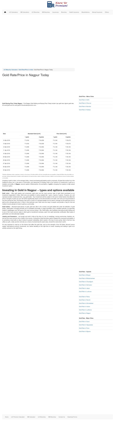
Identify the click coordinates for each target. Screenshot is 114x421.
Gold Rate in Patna (84, 296)
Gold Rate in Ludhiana (85, 310)
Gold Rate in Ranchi (84, 300)
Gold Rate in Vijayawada (86, 325)
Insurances (55, 12)
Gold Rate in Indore (84, 306)
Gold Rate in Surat (84, 321)
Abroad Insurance (97, 12)
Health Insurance (74, 12)
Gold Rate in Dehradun (85, 285)
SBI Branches (46, 12)
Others (107, 12)
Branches (64, 12)
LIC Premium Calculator (18, 417)
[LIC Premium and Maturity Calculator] (57, 4)
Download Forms (72, 417)
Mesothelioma (86, 12)
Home (6, 417)
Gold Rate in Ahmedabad (86, 303)
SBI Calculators (24, 12)
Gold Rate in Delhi (84, 100)
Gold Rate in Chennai (85, 103)
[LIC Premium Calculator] (5, 12)
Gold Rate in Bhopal (84, 275)
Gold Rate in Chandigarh (86, 281)
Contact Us (62, 417)
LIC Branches (35, 12)
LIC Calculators (13, 12)
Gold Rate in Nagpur (85, 313)
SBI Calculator (31, 417)
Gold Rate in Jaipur (84, 288)
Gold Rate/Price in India (26, 70)
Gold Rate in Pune (84, 328)
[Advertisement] (57, 28)
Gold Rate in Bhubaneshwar (87, 278)
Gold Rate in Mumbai (85, 106)
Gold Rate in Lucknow (85, 291)
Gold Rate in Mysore (85, 331)
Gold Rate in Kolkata (85, 110)
